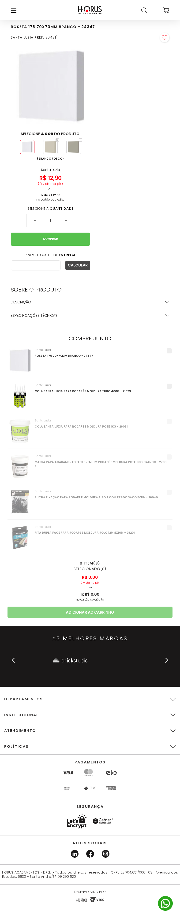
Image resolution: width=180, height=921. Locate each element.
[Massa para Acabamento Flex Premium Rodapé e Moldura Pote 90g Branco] (20, 469)
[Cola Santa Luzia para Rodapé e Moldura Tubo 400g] (20, 398)
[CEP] (36, 265)
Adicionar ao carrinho (90, 612)
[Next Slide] (166, 660)
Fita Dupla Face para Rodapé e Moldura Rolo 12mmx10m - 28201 (85, 533)
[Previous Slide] (13, 660)
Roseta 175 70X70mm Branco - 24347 (64, 356)
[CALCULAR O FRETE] (77, 265)
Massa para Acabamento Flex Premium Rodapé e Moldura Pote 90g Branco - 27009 (100, 464)
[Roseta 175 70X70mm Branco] (20, 363)
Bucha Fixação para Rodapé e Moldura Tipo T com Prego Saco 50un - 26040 (96, 497)
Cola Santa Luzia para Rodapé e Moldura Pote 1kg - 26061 (81, 426)
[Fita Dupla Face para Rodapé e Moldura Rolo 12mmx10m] (20, 540)
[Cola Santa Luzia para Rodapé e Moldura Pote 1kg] (20, 433)
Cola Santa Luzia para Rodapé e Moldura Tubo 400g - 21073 (83, 391)
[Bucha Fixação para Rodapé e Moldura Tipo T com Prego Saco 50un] (20, 504)
